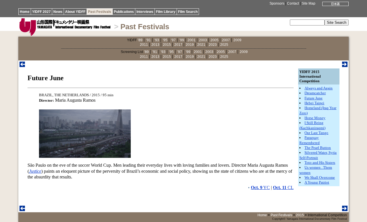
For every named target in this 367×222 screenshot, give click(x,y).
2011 (144, 45)
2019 (190, 45)
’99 (181, 40)
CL (283, 187)
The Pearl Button (317, 148)
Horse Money (314, 118)
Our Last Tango (316, 133)
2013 (155, 45)
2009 (237, 40)
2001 (192, 40)
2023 (213, 45)
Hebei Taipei (314, 103)
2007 (226, 40)
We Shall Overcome (319, 177)
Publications (124, 12)
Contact (293, 3)
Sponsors (277, 3)
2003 (203, 40)
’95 (165, 40)
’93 (156, 40)
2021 (201, 45)
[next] (345, 65)
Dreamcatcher (315, 93)
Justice (35, 171)
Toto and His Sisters (319, 162)
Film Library (165, 12)
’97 (173, 40)
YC (260, 187)
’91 (148, 40)
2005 (214, 40)
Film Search (188, 12)
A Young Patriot (316, 182)
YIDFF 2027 (41, 12)
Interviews (144, 12)
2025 (224, 45)
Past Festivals (99, 12)
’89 (140, 40)
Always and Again (318, 88)
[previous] (22, 65)
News (58, 12)
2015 (167, 45)
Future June (313, 98)
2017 (178, 45)
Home (25, 12)
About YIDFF (75, 12)
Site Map (308, 3)
